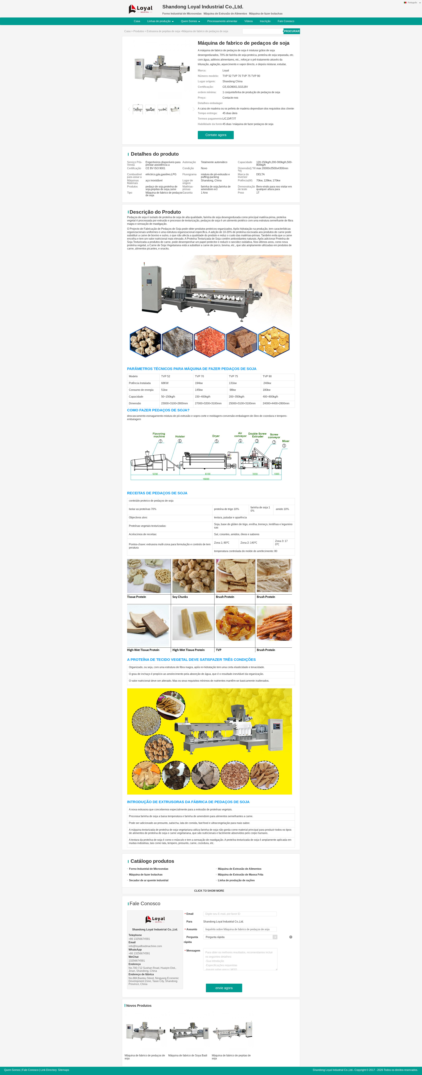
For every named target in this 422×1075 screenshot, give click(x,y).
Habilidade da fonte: (210, 124)
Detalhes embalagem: (210, 103)
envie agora (224, 988)
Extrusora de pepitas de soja (163, 31)
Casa (137, 21)
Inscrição (265, 21)
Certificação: (206, 86)
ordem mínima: (207, 92)
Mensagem (192, 950)
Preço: (202, 97)
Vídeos (248, 21)
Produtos (138, 31)
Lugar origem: (206, 81)
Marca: (202, 70)
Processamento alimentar (222, 21)
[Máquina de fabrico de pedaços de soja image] (162, 69)
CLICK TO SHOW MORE (209, 890)
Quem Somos (189, 21)
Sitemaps (63, 1070)
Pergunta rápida (191, 939)
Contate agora (215, 135)
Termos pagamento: (210, 118)
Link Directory (49, 1070)
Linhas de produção (159, 21)
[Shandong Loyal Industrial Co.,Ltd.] (140, 7)
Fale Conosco (286, 21)
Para (189, 921)
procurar (292, 31)
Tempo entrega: (207, 113)
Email (189, 914)
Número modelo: (208, 76)
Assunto (191, 929)
